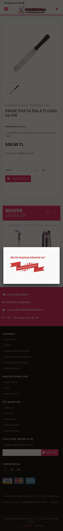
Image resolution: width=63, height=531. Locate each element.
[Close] (60, 247)
